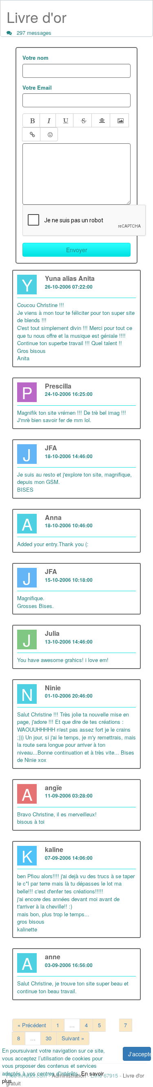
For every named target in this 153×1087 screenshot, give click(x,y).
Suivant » (73, 1038)
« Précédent (32, 1025)
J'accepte (139, 1054)
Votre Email (37, 87)
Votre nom (35, 57)
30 (48, 1038)
